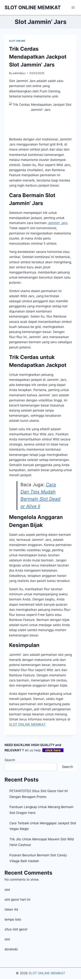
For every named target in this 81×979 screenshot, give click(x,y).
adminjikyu (19, 73)
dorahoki (11, 949)
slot (7, 890)
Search (10, 760)
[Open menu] (73, 7)
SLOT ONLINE (17, 40)
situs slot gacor (16, 929)
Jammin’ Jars (57, 223)
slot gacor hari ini (17, 899)
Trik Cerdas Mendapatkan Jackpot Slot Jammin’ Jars (37, 57)
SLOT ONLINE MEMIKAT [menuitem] (27, 724)
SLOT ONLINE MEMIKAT (47, 973)
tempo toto (13, 919)
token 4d (11, 909)
